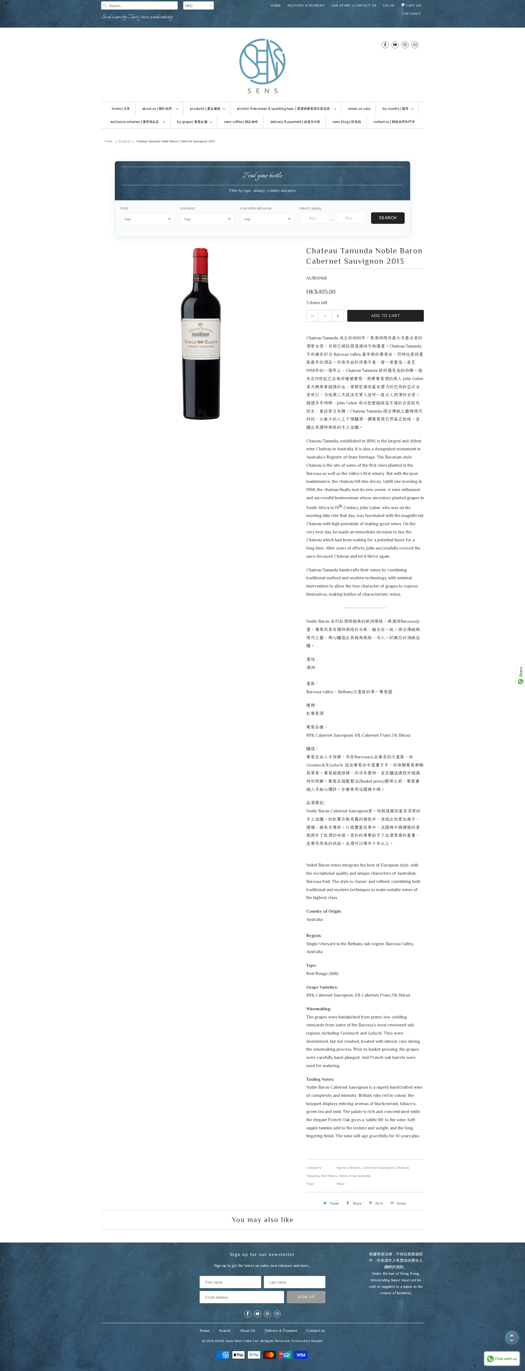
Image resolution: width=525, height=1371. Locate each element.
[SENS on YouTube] (395, 45)
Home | (121, 108)
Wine (340, 1184)
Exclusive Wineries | (134, 121)
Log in (388, 5)
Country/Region (256, 208)
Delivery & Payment (306, 5)
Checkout (411, 14)
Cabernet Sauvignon (378, 1168)
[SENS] (262, 66)
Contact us (316, 1330)
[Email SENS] (414, 45)
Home (276, 5)
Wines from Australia (355, 1176)
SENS (219, 1341)
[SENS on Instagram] (405, 45)
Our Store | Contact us (353, 5)
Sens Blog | (346, 121)
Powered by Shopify (307, 1341)
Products (124, 141)
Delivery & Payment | (295, 121)
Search (388, 218)
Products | (205, 108)
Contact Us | (394, 121)
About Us (247, 1330)
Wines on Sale (359, 108)
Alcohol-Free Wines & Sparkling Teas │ (283, 108)
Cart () (413, 5)
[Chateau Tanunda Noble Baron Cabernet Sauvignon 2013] (201, 333)
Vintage (187, 208)
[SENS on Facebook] (385, 45)
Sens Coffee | (241, 121)
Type (124, 208)
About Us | (157, 108)
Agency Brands (349, 1168)
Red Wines (329, 1176)
